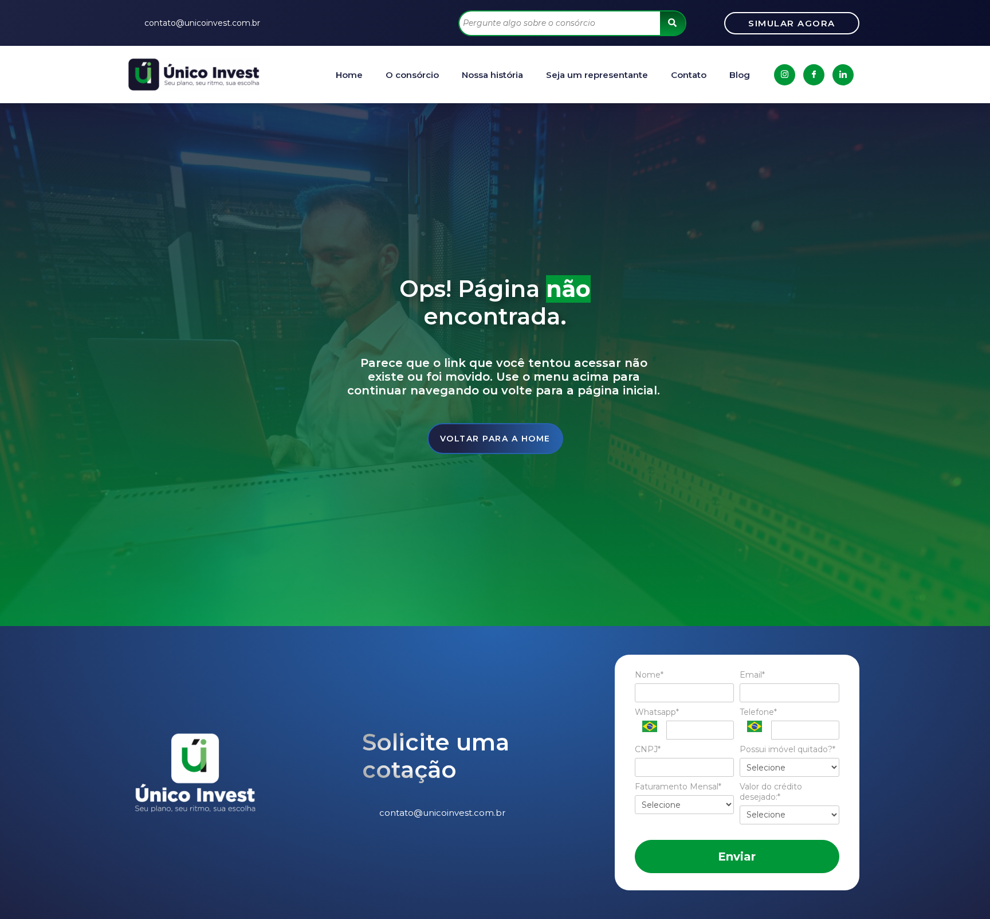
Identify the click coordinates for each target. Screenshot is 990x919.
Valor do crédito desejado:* (771, 792)
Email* (752, 675)
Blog (739, 74)
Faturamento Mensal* (678, 787)
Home (349, 74)
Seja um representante (597, 74)
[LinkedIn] (843, 74)
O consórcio (412, 74)
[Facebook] (813, 74)
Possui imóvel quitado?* (787, 749)
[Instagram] (784, 74)
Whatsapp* (657, 712)
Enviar (737, 856)
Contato (688, 74)
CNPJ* (648, 749)
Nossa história (492, 74)
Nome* (649, 675)
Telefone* (758, 712)
